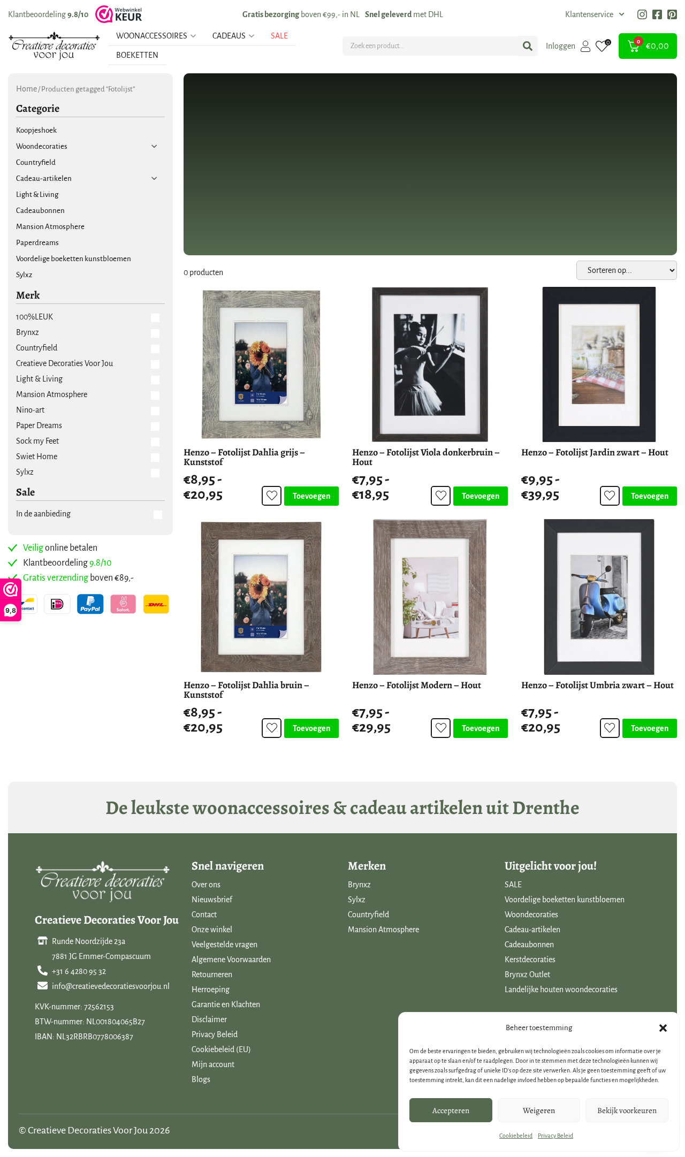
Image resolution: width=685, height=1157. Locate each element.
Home (26, 89)
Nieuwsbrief (212, 899)
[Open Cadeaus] (251, 35)
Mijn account (213, 1064)
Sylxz (357, 899)
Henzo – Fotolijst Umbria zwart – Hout (597, 685)
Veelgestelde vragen (224, 944)
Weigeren (539, 1110)
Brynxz (359, 884)
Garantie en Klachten (226, 1004)
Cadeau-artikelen (532, 929)
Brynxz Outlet (527, 974)
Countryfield (368, 914)
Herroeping (211, 989)
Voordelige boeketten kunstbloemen (565, 899)
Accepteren (450, 1110)
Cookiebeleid (515, 1135)
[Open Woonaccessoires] (193, 35)
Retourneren (212, 974)
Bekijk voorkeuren (627, 1110)
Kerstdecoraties (530, 959)
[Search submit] (527, 46)
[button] (663, 1028)
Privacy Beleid (555, 1135)
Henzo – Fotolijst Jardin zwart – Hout (594, 452)
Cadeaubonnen (529, 944)
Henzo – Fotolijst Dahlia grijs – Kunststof (244, 457)
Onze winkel (212, 929)
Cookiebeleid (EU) (221, 1049)
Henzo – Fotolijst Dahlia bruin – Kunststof (246, 690)
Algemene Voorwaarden (231, 959)
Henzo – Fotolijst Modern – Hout (416, 685)
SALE (513, 884)
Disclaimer (209, 1019)
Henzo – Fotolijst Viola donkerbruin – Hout (426, 457)
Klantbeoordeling (48, 14)
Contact (204, 914)
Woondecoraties (531, 914)
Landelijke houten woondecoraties (561, 989)
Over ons (206, 884)
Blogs (201, 1079)
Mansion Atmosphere (383, 929)
